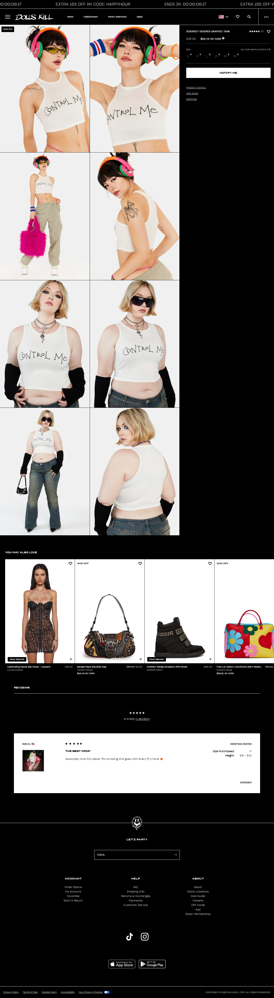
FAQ (135, 887)
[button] (92, 4)
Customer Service (136, 905)
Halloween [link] (91, 16)
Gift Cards (198, 905)
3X (235, 56)
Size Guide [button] (192, 93)
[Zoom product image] (45, 88)
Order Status (73, 887)
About (198, 887)
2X (225, 56)
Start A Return (73, 900)
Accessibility (68, 992)
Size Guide (198, 896)
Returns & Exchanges (135, 896)
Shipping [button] (191, 99)
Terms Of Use (30, 992)
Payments (136, 900)
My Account (73, 891)
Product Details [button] (196, 88)
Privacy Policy (11, 992)
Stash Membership (198, 914)
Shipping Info (135, 891)
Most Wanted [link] (117, 16)
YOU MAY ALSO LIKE (21, 552)
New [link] (70, 16)
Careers (198, 900)
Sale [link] (140, 16)
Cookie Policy (49, 992)
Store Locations (198, 891)
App (198, 909)
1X (216, 56)
